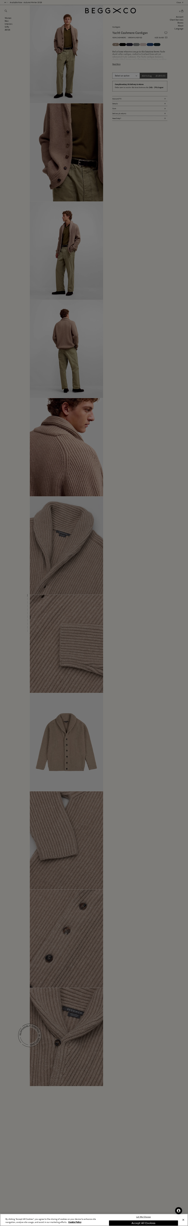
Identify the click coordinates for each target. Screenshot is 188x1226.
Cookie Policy (74, 1222)
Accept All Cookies (143, 1223)
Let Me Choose (143, 1217)
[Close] (183, 1220)
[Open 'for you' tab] (178, 1210)
